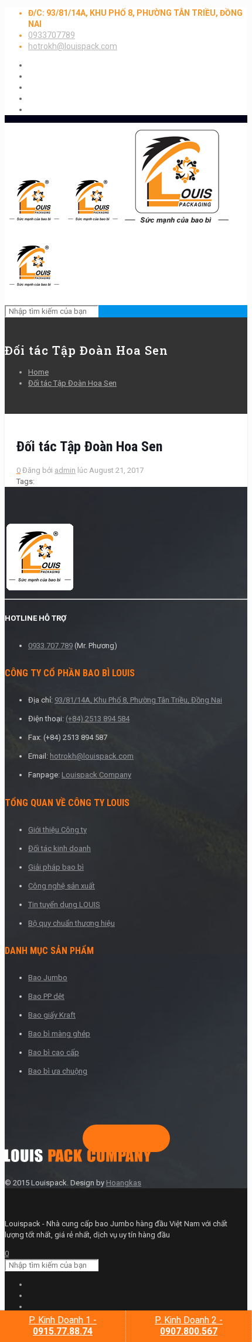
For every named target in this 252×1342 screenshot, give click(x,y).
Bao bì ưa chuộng (57, 1071)
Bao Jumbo (47, 977)
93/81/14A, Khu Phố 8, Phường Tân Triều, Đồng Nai (138, 700)
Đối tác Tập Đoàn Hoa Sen (72, 383)
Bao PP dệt (46, 996)
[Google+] (112, 1139)
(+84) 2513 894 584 (98, 718)
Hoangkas (123, 1182)
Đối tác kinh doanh (59, 848)
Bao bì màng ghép (59, 1033)
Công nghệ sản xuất (61, 885)
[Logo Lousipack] (126, 558)
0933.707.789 (50, 645)
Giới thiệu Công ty (57, 829)
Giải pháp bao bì (56, 867)
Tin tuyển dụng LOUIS (64, 904)
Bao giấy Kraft (52, 1015)
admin (65, 470)
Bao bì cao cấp (53, 1052)
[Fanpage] (93, 1139)
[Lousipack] (78, 1159)
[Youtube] (130, 1139)
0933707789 (51, 35)
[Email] (149, 1139)
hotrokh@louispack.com (72, 46)
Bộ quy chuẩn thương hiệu (71, 923)
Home (38, 372)
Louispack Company (96, 774)
